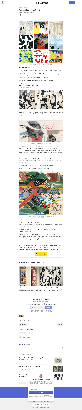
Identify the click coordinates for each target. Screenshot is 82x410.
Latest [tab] (23, 354)
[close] (52, 374)
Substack (35, 407)
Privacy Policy (50, 396)
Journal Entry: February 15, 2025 (26, 359)
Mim (23, 344)
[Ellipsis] (62, 344)
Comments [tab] (22, 333)
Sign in (78, 2)
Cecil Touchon (25, 14)
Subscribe (72, 2)
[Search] (64, 2)
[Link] (17, 67)
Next (59, 324)
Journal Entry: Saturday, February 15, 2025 (28, 368)
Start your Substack (38, 404)
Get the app (46, 404)
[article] (41, 360)
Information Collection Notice (40, 396)
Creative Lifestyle (23, 7)
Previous (24, 324)
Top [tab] (20, 354)
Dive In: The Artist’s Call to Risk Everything (31, 358)
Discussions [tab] (28, 354)
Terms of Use (46, 395)
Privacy (40, 401)
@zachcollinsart (31, 156)
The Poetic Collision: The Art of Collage (30, 366)
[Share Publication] (67, 2)
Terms (44, 401)
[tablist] (24, 333)
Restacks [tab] (27, 333)
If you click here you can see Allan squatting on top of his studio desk (36, 165)
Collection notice (49, 401)
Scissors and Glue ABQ (49, 70)
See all (21, 383)
